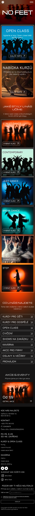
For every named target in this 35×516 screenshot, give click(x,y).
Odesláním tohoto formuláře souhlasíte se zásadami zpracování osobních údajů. (16, 497)
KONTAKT (5, 420)
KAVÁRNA (5, 455)
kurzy (3, 444)
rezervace (5, 461)
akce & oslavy (6, 464)
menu (3, 458)
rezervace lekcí (7, 450)
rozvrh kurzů (6, 447)
